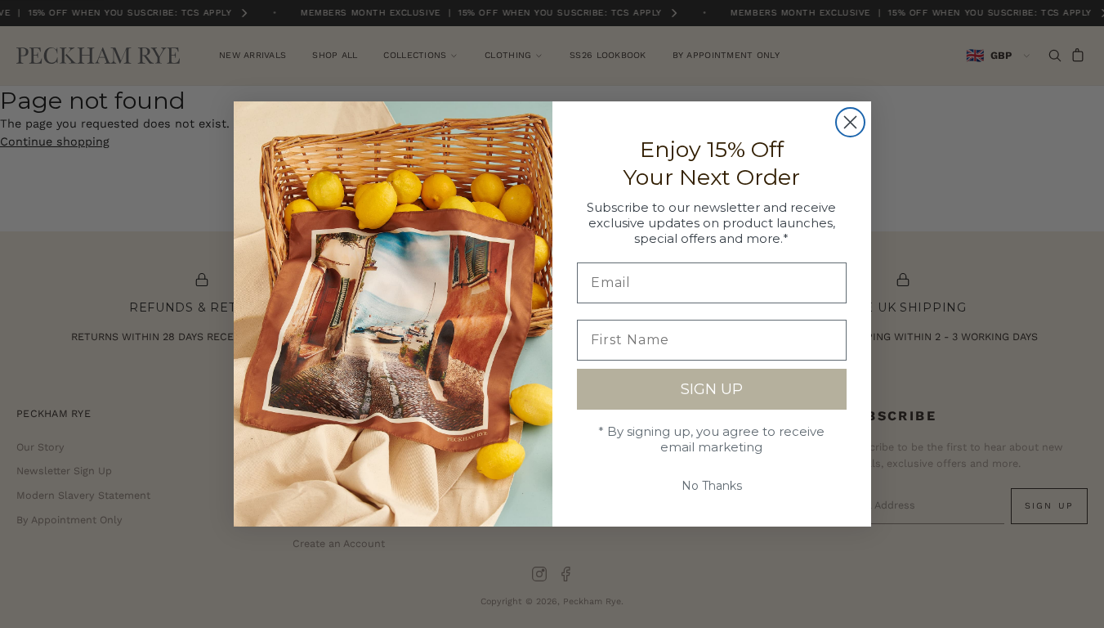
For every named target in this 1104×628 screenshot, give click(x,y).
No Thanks (712, 485)
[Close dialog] (850, 122)
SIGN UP (712, 389)
